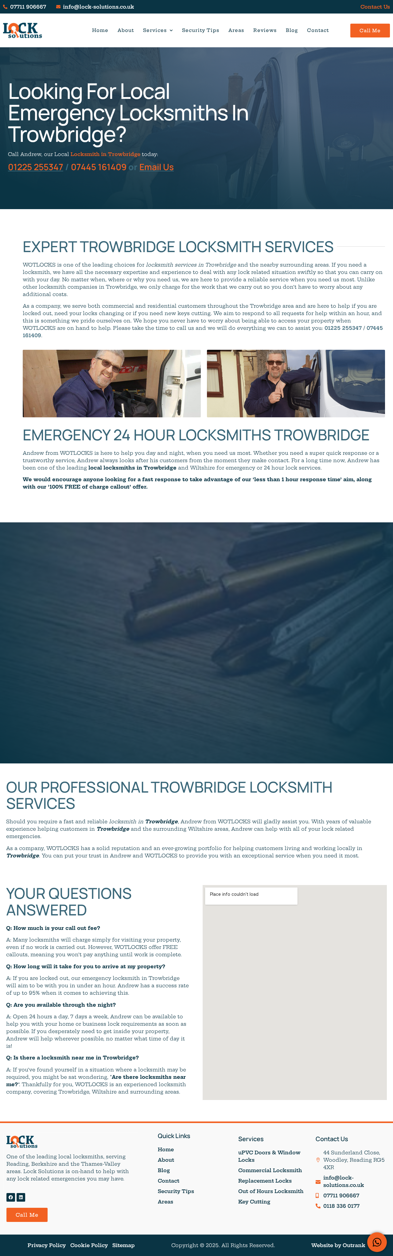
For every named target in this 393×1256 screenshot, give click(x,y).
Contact (318, 30)
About (126, 30)
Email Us (156, 167)
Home (100, 30)
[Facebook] (10, 1197)
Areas (236, 30)
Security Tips (200, 30)
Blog (292, 30)
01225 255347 (35, 167)
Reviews (265, 30)
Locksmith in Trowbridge (105, 154)
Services (155, 30)
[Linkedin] (21, 1197)
